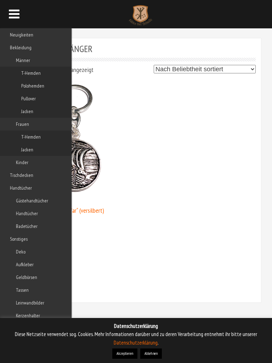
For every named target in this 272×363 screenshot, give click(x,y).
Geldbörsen (26, 277)
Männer (23, 60)
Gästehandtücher (32, 200)
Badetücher (27, 226)
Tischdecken (21, 175)
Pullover (28, 98)
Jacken (27, 111)
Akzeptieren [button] (125, 353)
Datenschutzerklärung (136, 342)
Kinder (22, 162)
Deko (21, 251)
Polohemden (32, 86)
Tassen (22, 290)
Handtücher (21, 188)
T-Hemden (31, 73)
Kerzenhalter (28, 315)
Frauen (22, 124)
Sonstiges (19, 239)
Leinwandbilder (30, 303)
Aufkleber (25, 264)
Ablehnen (151, 353)
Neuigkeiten (21, 35)
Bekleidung (21, 47)
